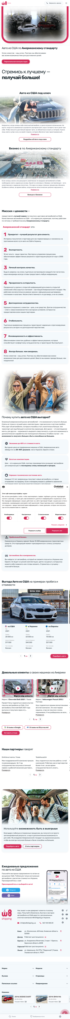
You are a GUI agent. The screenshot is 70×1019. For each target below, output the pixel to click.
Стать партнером (32, 846)
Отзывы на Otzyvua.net (39, 727)
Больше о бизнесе (35, 195)
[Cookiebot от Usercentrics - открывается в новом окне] (55, 487)
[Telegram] (63, 914)
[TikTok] (67, 910)
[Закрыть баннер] (67, 487)
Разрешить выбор (35, 530)
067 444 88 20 (47, 923)
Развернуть (35, 134)
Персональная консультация (15, 62)
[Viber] (67, 918)
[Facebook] (63, 918)
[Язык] (60, 1016)
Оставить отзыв (10, 733)
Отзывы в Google (14, 727)
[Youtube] (67, 914)
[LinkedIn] (63, 922)
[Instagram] (63, 910)
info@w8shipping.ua (28, 923)
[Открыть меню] (66, 3)
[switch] (26, 518)
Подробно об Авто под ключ (35, 139)
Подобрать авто (59, 656)
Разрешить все (57, 530)
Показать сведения (57, 525)
